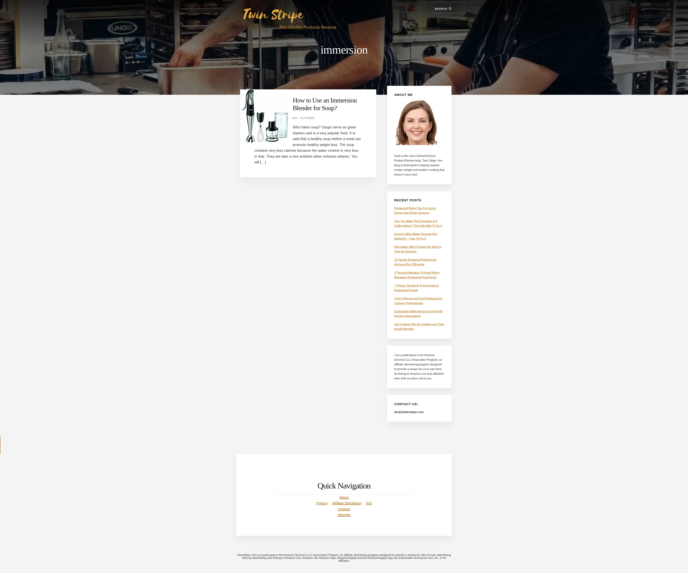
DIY (295, 118)
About (344, 497)
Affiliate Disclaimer (346, 503)
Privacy (322, 503)
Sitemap (344, 515)
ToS (369, 503)
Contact (344, 509)
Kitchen (308, 118)
